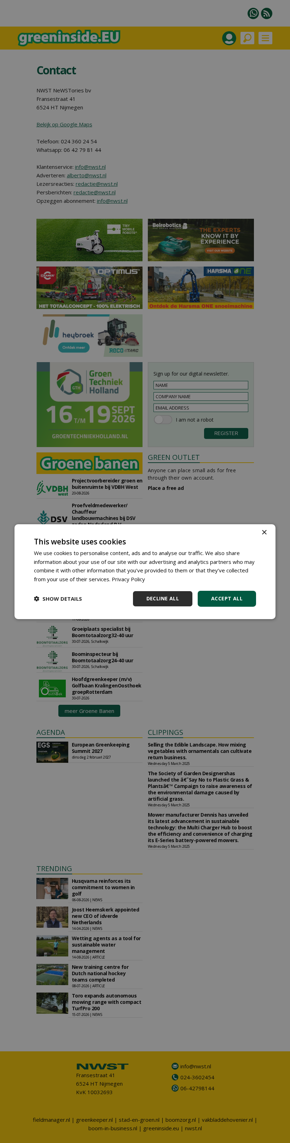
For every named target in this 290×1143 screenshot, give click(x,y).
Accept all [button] (227, 598)
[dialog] (145, 571)
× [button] (264, 532)
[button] (58, 598)
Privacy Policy (128, 579)
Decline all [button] (162, 598)
